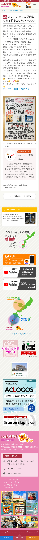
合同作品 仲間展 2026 (10, 214)
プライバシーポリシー (12, 482)
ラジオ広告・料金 (10, 485)
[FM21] (11, 334)
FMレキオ (20, 538)
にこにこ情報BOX (21, 185)
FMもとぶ (33, 538)
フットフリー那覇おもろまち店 (15, 89)
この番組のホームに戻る (21, 196)
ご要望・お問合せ (10, 487)
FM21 (7, 538)
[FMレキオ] (18, 334)
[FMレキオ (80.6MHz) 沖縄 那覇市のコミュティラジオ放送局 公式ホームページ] (11, 5)
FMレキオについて (11, 480)
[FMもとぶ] (27, 334)
